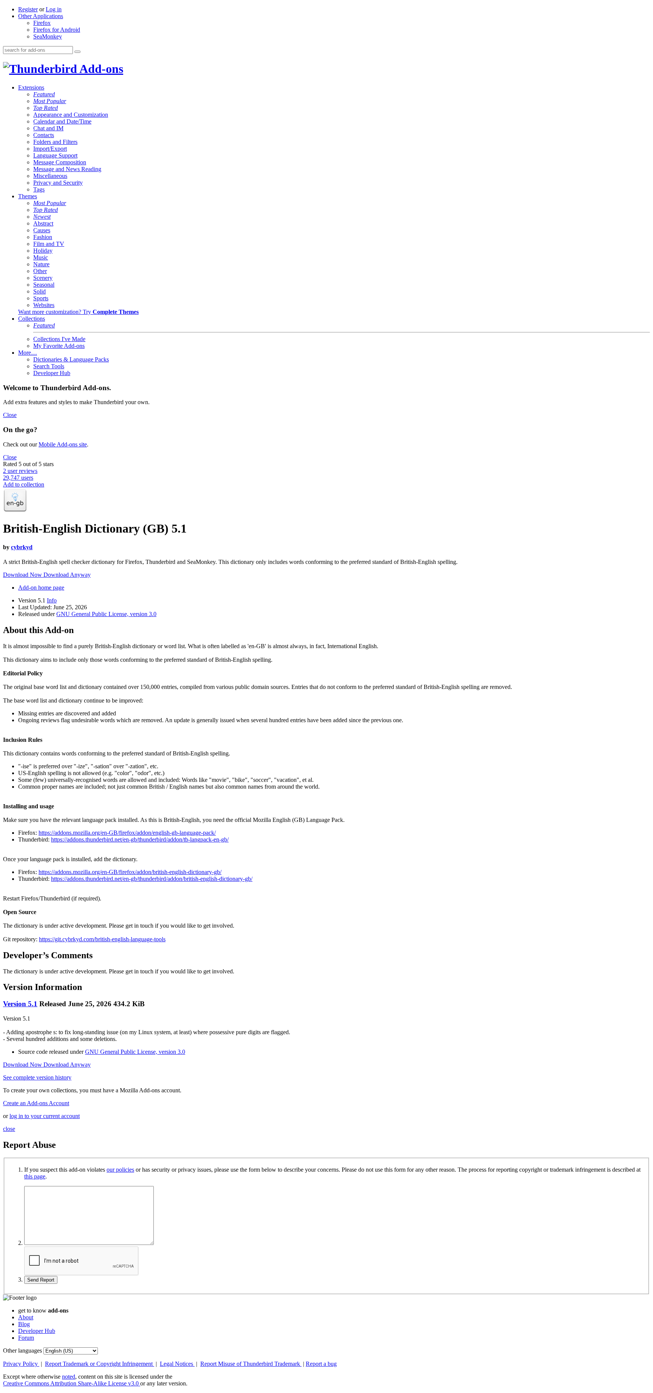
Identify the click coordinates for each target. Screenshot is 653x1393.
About (25, 1317)
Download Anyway (67, 574)
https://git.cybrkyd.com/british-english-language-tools (102, 939)
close (9, 1129)
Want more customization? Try (78, 312)
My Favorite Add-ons (59, 346)
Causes (41, 230)
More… (27, 352)
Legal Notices (177, 1364)
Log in (54, 9)
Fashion (42, 237)
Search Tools (48, 366)
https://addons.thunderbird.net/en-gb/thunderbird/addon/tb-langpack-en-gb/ (140, 839)
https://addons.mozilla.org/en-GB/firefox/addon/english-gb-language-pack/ (127, 832)
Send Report (40, 1280)
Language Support (55, 155)
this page (34, 1176)
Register (28, 9)
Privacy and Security (58, 182)
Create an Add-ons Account (36, 1103)
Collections (31, 318)
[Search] (77, 52)
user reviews (20, 471)
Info (52, 600)
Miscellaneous (50, 176)
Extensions (31, 87)
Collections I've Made (59, 339)
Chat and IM (48, 128)
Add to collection (23, 484)
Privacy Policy (21, 1364)
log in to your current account (44, 1116)
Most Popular (49, 101)
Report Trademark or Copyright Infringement (99, 1364)
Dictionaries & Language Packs (71, 359)
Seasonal (43, 284)
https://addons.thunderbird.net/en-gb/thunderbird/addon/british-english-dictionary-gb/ (151, 879)
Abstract (43, 223)
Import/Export (50, 148)
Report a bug (321, 1364)
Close (10, 415)
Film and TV (48, 244)
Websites (43, 305)
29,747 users (18, 477)
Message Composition (59, 162)
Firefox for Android (56, 29)
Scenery (43, 278)
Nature (41, 264)
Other (40, 271)
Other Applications (40, 16)
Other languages (22, 1350)
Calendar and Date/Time (62, 121)
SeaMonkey (47, 36)
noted (68, 1376)
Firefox (42, 23)
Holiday (43, 250)
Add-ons (100, 69)
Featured (44, 94)
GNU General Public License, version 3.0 (106, 614)
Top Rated (45, 108)
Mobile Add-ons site (63, 444)
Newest (42, 216)
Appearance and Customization (70, 114)
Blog (24, 1324)
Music (40, 257)
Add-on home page (41, 587)
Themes (27, 196)
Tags (39, 189)
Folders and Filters (55, 142)
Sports (40, 298)
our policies (120, 1169)
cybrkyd (21, 547)
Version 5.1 (20, 1004)
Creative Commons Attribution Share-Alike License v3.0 (71, 1383)
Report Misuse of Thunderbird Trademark (251, 1364)
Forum (26, 1337)
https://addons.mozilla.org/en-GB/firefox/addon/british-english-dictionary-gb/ (130, 872)
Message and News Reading (67, 169)
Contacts (43, 135)
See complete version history (37, 1077)
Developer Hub (51, 373)
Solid (39, 291)
